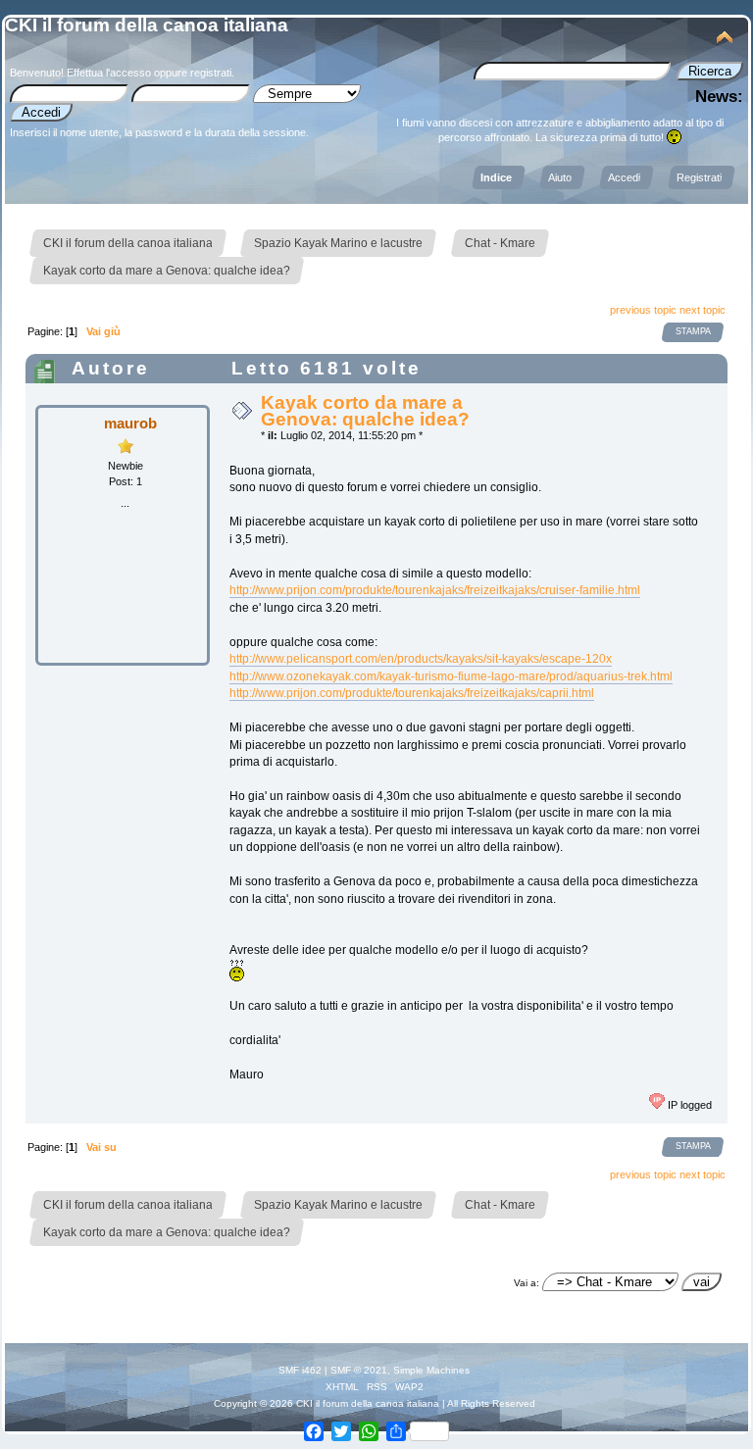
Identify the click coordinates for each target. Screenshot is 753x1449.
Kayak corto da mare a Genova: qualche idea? (365, 410)
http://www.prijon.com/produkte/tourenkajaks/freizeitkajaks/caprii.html (411, 693)
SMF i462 (300, 1370)
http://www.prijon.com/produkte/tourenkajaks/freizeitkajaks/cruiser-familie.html (434, 590)
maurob (130, 423)
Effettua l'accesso (109, 72)
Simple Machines (431, 1370)
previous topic (643, 310)
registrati (210, 72)
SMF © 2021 (358, 1370)
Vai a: (526, 1282)
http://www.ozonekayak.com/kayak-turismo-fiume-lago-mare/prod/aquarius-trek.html (451, 676)
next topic (702, 310)
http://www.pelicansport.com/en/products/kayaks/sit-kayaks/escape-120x (420, 659)
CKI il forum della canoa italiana (146, 25)
